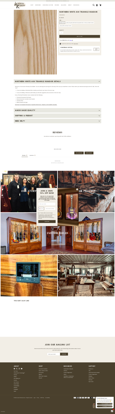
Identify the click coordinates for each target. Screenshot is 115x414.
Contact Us (91, 368)
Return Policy (91, 378)
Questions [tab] (32, 155)
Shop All (40, 378)
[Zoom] (35, 42)
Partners (65, 370)
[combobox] (41, 208)
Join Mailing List (17, 378)
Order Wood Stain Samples (94, 372)
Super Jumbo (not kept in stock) (65, 25)
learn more (76, 43)
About (70, 5)
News (15, 391)
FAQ (89, 370)
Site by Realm (3, 411)
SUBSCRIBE (47, 221)
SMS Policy (42, 397)
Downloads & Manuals (68, 368)
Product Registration (68, 372)
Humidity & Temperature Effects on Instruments (69, 377)
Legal (34, 397)
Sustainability (16, 385)
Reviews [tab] (24, 155)
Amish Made (16, 383)
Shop (32, 5)
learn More (96, 49)
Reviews (57, 5)
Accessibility (47, 397)
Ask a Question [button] (79, 152)
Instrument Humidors (43, 368)
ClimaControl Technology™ (19, 372)
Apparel (40, 374)
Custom (15, 380)
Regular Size (62, 22)
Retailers (15, 387)
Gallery (15, 376)
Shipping (90, 376)
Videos (65, 374)
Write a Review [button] (89, 152)
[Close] (77, 189)
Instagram (16, 389)
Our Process (16, 382)
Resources (76, 5)
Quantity (61, 30)
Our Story (16, 371)
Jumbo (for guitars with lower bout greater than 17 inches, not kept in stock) (79, 22)
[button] (112, 411)
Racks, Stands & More (43, 370)
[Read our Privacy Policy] (55, 215)
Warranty (90, 379)
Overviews (38, 5)
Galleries (63, 5)
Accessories (41, 372)
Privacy (38, 397)
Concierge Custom (48, 5)
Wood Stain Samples (43, 376)
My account (91, 381)
